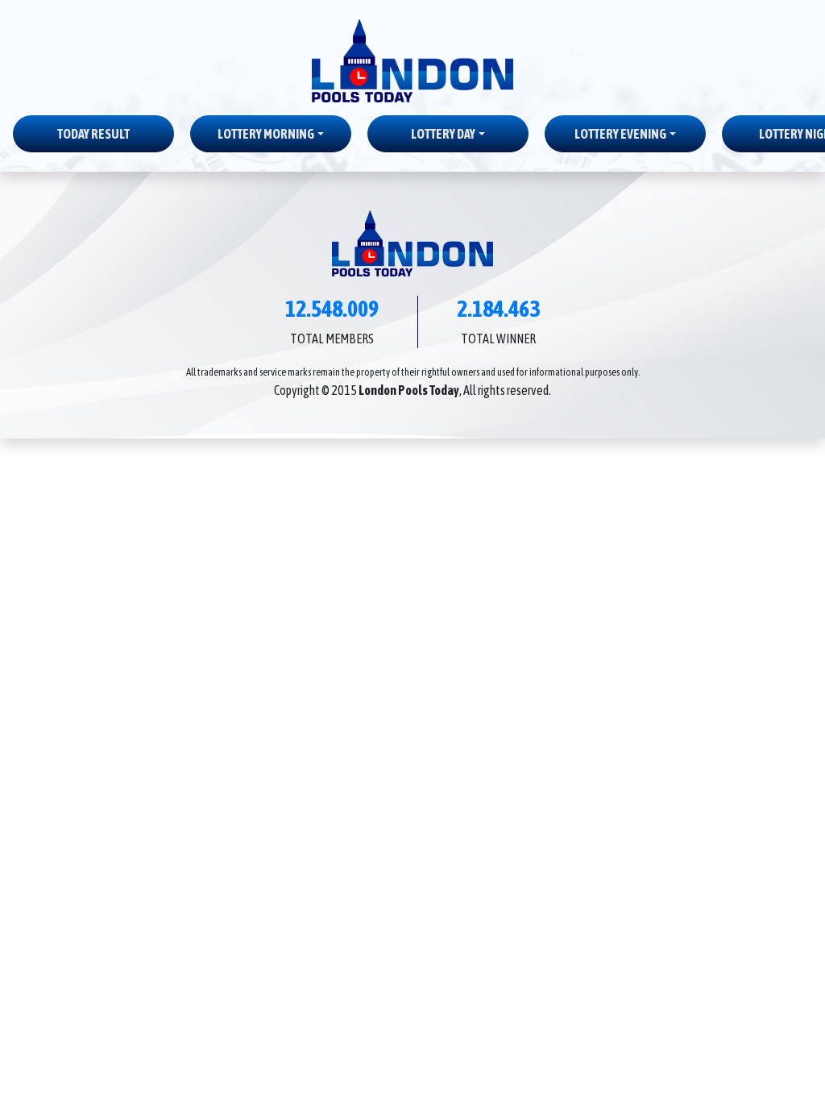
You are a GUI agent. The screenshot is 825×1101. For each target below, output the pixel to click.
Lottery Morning (266, 134)
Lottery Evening (620, 134)
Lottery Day (443, 134)
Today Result (93, 134)
